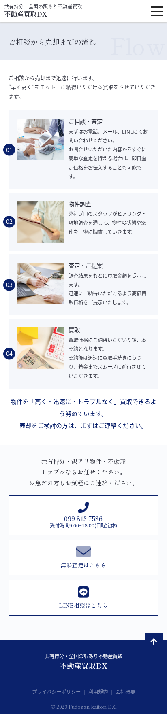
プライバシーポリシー (57, 691)
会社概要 (125, 691)
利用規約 (98, 691)
